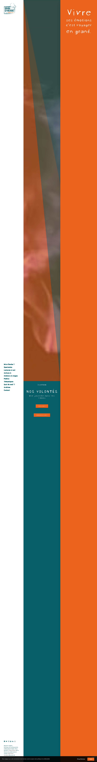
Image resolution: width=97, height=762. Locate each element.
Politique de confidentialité (11, 747)
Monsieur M (12, 755)
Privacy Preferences (81, 759)
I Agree (90, 759)
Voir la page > (42, 406)
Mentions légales (8, 745)
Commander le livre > (42, 415)
